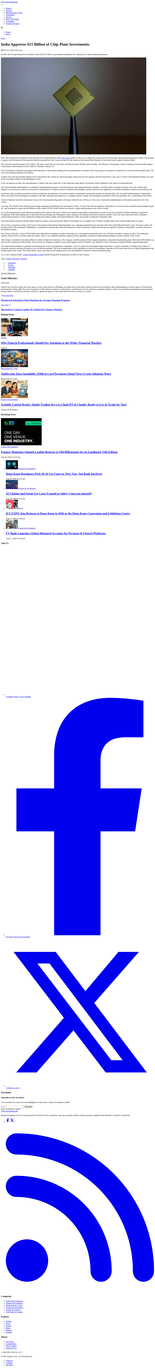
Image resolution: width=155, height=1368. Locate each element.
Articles (4, 338)
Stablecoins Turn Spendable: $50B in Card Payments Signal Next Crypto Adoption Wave (56, 373)
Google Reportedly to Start (33, 255)
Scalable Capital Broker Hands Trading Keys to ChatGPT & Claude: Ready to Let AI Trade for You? (64, 404)
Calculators (10, 21)
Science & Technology (27, 488)
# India (8, 259)
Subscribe (28, 1107)
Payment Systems (12, 24)
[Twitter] (12, 1122)
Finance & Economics (9, 399)
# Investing (15, 259)
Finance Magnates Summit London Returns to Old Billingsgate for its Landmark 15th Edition (59, 452)
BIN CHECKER (12, 19)
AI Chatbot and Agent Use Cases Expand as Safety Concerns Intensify (49, 493)
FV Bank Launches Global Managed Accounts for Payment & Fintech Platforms (56, 533)
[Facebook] (8, 1122)
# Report (23, 259)
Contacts (9, 1363)
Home (8, 32)
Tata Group (65, 158)
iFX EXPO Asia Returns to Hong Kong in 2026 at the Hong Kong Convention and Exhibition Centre (68, 513)
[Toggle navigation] (2, 4)
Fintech (9, 8)
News (8, 34)
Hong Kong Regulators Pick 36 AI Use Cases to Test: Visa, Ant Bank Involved (54, 473)
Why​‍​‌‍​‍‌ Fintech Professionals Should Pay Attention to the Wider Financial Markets (51, 342)
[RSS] (80, 1292)
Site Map (9, 1365)
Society (9, 17)
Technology (10, 15)
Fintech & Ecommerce (27, 469)
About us (9, 1361)
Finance (9, 10)
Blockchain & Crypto (14, 13)
